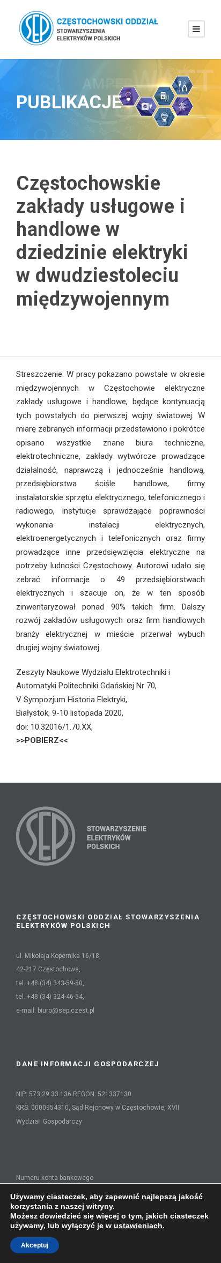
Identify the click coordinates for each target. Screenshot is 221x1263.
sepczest (50, 324)
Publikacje (117, 324)
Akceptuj (34, 1245)
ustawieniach (138, 1225)
